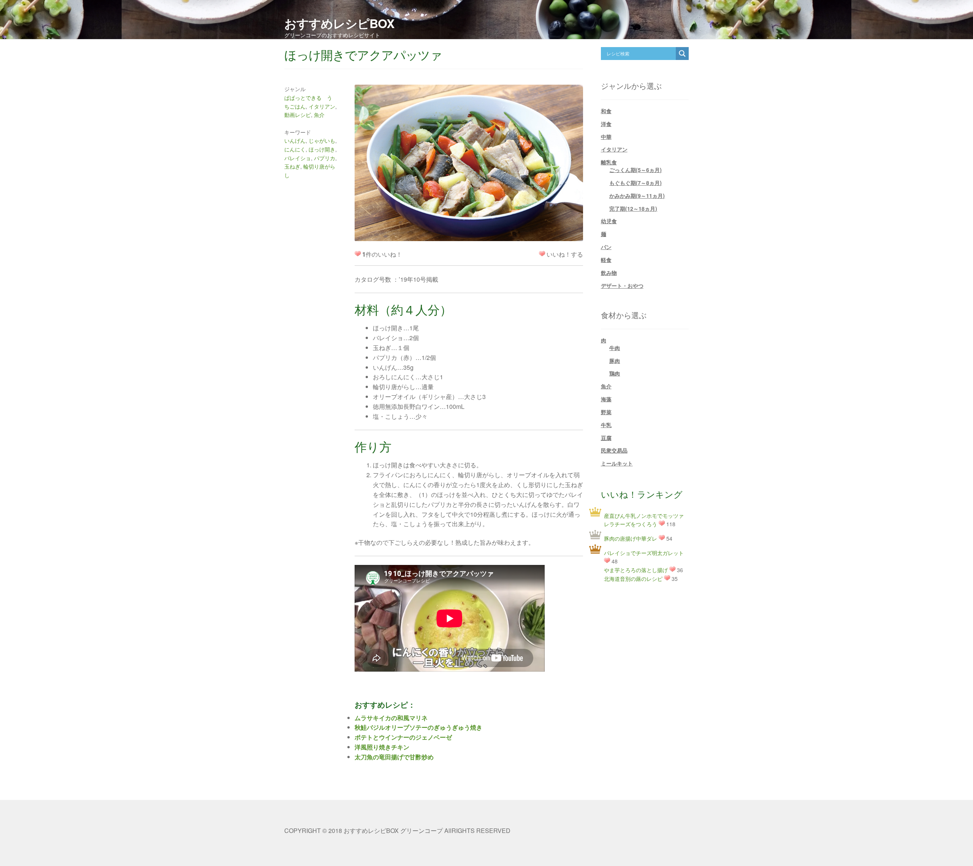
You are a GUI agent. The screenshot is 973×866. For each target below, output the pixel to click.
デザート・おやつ (622, 285)
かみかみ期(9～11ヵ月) (637, 195)
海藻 (606, 399)
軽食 (606, 259)
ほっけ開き (322, 149)
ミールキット (617, 463)
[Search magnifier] (682, 53)
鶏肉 (614, 373)
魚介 (319, 114)
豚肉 (614, 360)
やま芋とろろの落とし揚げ (636, 570)
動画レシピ (297, 114)
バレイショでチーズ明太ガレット (644, 553)
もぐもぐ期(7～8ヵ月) (635, 182)
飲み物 (609, 272)
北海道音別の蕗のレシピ (633, 578)
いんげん (295, 140)
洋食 (606, 124)
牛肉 (614, 348)
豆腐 (606, 438)
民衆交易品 (614, 450)
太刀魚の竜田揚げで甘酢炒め (394, 756)
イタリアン (322, 106)
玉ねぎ (292, 166)
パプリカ (324, 158)
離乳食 (609, 162)
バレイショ (297, 158)
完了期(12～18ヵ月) (633, 208)
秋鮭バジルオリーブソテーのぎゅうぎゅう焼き (418, 727)
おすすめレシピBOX (339, 23)
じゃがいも (322, 140)
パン (606, 247)
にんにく (295, 149)
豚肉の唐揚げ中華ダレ (630, 538)
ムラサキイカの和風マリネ (391, 717)
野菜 (606, 412)
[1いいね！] (542, 254)
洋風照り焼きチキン (382, 747)
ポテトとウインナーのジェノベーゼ (403, 737)
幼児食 (609, 221)
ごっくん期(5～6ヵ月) (635, 170)
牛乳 (606, 425)
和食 (606, 111)
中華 (606, 136)
